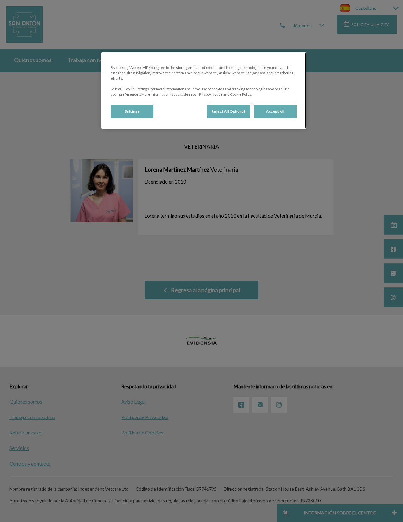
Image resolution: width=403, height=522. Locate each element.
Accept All (275, 111)
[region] (203, 90)
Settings (132, 111)
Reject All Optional (228, 111)
